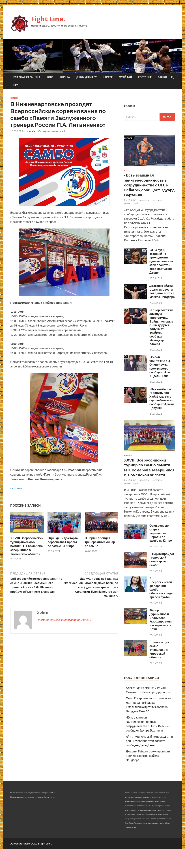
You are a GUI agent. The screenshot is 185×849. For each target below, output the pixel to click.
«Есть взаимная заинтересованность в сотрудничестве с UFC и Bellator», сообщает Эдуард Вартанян (149, 185)
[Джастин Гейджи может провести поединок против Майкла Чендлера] (135, 298)
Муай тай (125, 77)
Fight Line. (48, 18)
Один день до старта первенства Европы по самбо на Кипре (63, 542)
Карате (108, 77)
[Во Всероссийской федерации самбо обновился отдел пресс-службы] (135, 591)
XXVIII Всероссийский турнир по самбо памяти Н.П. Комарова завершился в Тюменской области (26, 546)
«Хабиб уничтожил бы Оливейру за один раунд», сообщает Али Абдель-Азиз (159, 366)
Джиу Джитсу (86, 77)
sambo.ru (16, 488)
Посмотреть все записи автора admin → (64, 619)
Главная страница (26, 77)
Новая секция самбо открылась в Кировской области (159, 649)
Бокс (49, 77)
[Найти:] (149, 117)
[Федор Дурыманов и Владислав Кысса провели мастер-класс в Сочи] (135, 622)
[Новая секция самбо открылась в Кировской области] (135, 654)
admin (32, 131)
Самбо (162, 77)
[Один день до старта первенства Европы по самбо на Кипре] (64, 533)
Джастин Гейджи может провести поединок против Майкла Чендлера (162, 291)
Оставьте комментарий (51, 131)
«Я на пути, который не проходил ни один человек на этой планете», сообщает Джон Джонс (161, 261)
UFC (15, 85)
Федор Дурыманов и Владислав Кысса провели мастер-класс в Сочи (160, 619)
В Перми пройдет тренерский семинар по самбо (100, 542)
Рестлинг (145, 77)
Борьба (64, 77)
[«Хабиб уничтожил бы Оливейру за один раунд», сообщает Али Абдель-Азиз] (135, 369)
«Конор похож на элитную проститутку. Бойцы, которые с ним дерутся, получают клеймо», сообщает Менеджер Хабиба (161, 326)
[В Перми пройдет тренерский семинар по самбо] (101, 533)
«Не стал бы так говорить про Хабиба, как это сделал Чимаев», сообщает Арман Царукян (161, 398)
